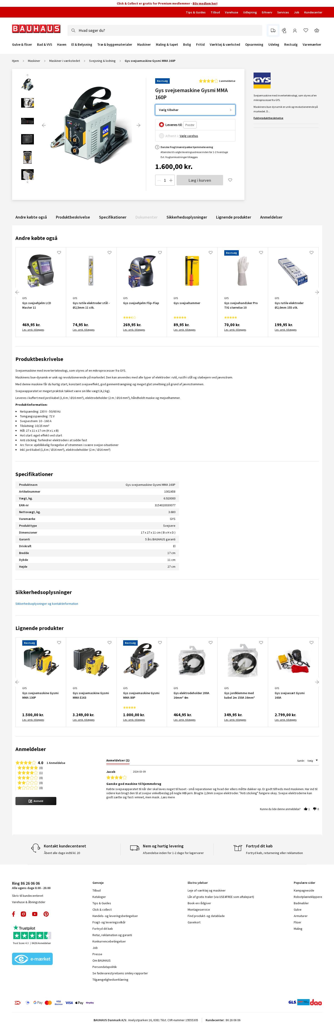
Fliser (297, 922)
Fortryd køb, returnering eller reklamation (274, 853)
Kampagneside (304, 890)
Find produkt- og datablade (206, 916)
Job (296, 12)
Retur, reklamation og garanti (112, 935)
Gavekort (194, 922)
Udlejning (250, 12)
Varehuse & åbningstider (28, 902)
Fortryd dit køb (102, 929)
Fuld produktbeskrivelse (268, 118)
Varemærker (312, 44)
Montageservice (199, 909)
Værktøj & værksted (225, 45)
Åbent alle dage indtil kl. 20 (62, 853)
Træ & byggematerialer (114, 45)
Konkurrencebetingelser (109, 941)
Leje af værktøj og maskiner (207, 890)
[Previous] (43, 125)
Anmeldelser (271, 217)
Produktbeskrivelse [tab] (39, 359)
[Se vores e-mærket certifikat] (32, 959)
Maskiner (144, 45)
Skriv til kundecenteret (27, 896)
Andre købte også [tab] (36, 238)
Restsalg (291, 45)
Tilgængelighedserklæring (110, 980)
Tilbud (215, 12)
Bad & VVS (44, 45)
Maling (298, 929)
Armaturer (301, 916)
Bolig (187, 45)
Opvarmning (254, 45)
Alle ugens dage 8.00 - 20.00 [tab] (31, 885)
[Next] (138, 125)
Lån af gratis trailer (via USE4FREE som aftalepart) (221, 897)
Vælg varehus (189, 136)
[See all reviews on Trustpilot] (32, 932)
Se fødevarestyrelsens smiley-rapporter (120, 973)
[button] (35, 801)
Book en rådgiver (199, 903)
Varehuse (231, 12)
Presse (97, 954)
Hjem (15, 61)
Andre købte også (31, 217)
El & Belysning (81, 45)
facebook (13, 914)
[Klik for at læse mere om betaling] (82, 1002)
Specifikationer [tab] (34, 474)
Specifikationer (112, 217)
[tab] (118, 761)
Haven (61, 45)
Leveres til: (173, 124)
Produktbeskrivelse (73, 217)
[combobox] (164, 30)
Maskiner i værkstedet (64, 61)
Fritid (200, 45)
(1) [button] (41, 772)
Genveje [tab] (98, 883)
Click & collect (102, 909)
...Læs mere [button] (167, 797)
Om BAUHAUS (101, 960)
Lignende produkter (233, 217)
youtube (35, 914)
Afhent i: (172, 136)
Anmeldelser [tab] (30, 749)
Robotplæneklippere (308, 897)
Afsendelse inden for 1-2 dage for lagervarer (173, 853)
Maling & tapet (167, 45)
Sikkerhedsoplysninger (187, 217)
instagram (23, 914)
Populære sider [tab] (304, 883)
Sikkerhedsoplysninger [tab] (43, 592)
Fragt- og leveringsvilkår (109, 922)
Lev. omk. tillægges (33, 329)
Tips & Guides (196, 12)
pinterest (46, 914)
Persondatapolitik (104, 967)
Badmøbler (301, 903)
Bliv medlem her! (205, 3)
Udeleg (273, 45)
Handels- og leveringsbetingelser (115, 916)
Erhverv (267, 12)
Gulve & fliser (22, 45)
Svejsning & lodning (102, 61)
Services (283, 12)
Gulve (298, 909)
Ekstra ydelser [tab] (198, 883)
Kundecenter (313, 12)
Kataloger (99, 897)
